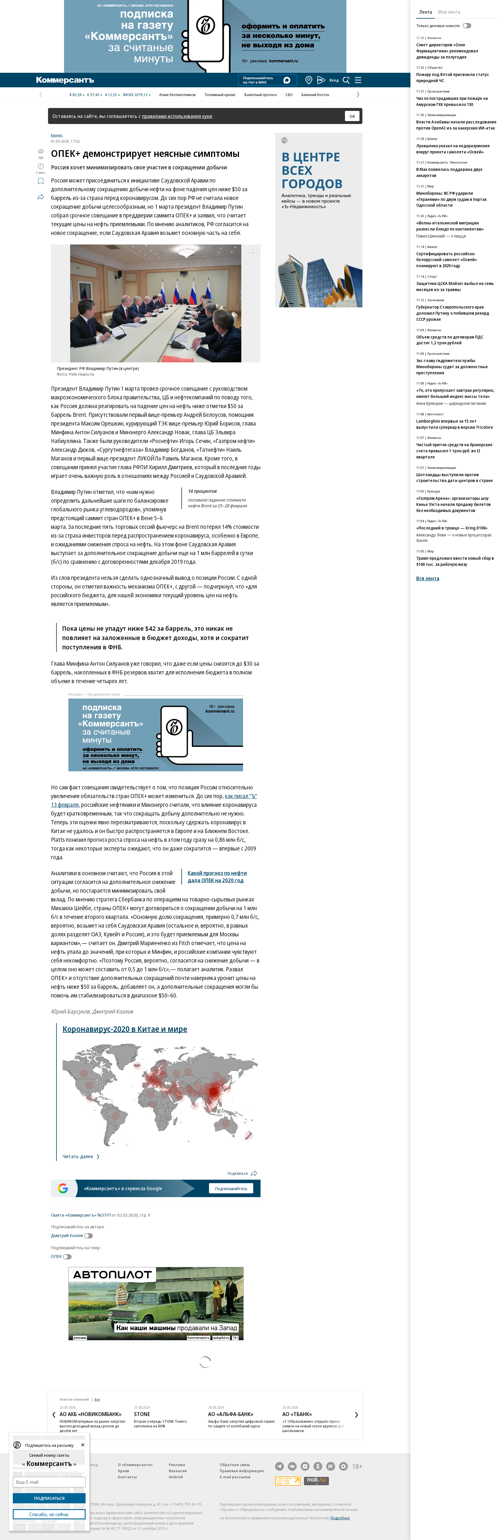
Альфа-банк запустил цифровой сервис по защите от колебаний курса (241, 1424)
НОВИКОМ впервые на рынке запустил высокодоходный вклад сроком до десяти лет (92, 1426)
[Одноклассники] (318, 1466)
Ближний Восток (315, 94)
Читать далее (78, 1156)
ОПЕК (56, 1256)
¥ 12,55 (111, 94)
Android (176, 1476)
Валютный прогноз (261, 94)
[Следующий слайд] (356, 1415)
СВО (289, 94)
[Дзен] (305, 1466)
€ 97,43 (93, 94)
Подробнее (340, 1517)
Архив (123, 1470)
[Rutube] (330, 1466)
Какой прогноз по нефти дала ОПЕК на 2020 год (217, 876)
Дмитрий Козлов (67, 1235)
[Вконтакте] (292, 1466)
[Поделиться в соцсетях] (40, 196)
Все (97, 1399)
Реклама (177, 1464)
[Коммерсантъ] (65, 80)
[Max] (343, 1466)
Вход (334, 80)
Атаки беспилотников (177, 94)
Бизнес (57, 135)
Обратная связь (235, 1464)
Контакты (127, 1476)
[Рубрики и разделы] (358, 80)
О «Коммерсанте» (135, 1464)
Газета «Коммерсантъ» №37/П (81, 1215)
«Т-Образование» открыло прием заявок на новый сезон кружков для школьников (313, 1426)
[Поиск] (346, 80)
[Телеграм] (279, 1466)
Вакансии (178, 1470)
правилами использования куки (177, 116)
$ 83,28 (76, 94)
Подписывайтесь (231, 1188)
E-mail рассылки (235, 1476)
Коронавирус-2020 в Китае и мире (125, 1028)
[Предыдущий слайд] (54, 1415)
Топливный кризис (220, 94)
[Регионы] (309, 80)
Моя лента (449, 12)
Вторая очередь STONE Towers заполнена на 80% (160, 1424)
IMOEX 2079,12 (135, 94)
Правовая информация (242, 1470)
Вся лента (427, 578)
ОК (352, 116)
